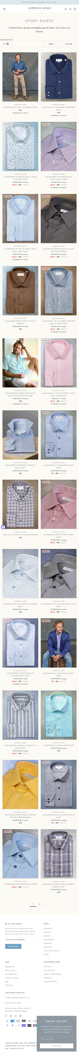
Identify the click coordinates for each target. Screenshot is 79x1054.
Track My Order (49, 970)
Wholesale (47, 978)
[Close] (74, 1018)
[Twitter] (11, 1015)
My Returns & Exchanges (52, 974)
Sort (51, 44)
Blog (6, 981)
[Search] (70, 9)
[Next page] (46, 904)
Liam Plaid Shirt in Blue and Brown (20, 535)
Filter (69, 44)
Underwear (48, 943)
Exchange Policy (11, 974)
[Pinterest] (20, 1015)
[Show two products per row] (4, 44)
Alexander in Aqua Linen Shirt (58, 745)
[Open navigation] (4, 9)
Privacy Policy (17, 1048)
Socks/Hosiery (49, 939)
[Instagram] (15, 1015)
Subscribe (56, 1046)
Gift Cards (9, 985)
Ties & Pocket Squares (51, 951)
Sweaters (47, 932)
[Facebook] (6, 1015)
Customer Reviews (12, 978)
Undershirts (48, 947)
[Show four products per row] (8, 44)
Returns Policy (10, 970)
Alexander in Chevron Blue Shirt (20, 884)
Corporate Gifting (50, 981)
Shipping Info (10, 967)
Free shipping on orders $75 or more (39, 2)
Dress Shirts (48, 928)
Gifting (46, 954)
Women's (47, 936)
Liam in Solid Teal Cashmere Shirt (20, 107)
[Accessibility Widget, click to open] (3, 527)
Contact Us (48, 967)
